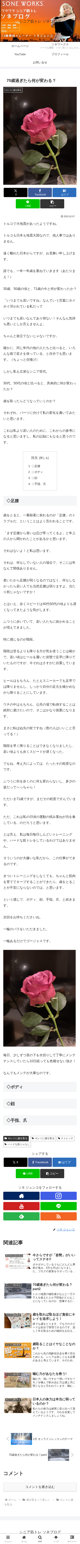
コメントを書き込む (40, 1487)
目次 (34, 457)
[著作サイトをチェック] (21, 1196)
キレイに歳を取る (17, 1138)
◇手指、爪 (39, 484)
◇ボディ (37, 472)
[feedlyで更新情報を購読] (21, 1216)
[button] (52, 203)
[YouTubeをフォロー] (21, 1206)
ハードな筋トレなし (19, 1144)
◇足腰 (36, 466)
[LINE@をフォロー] (58, 1206)
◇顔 (34, 478)
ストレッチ (67, 1138)
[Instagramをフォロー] (58, 1196)
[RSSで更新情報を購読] (58, 1216)
